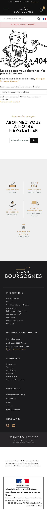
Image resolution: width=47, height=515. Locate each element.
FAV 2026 (10, 324)
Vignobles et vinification (15, 380)
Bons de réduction (13, 410)
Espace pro (34, 2)
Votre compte (13, 389)
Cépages (9, 374)
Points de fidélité (12, 299)
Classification (11, 364)
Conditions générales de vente (17, 305)
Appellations (11, 370)
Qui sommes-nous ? (13, 314)
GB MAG (26, 2)
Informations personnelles (15, 395)
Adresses (9, 406)
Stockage (9, 367)
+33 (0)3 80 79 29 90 (17, 349)
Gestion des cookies (14, 321)
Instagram (7, 425)
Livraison (9, 302)
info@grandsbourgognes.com (17, 347)
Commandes (11, 398)
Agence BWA (30, 442)
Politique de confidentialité (16, 311)
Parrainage (10, 317)
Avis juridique (11, 308)
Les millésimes (11, 377)
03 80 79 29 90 (15, 2)
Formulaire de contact (10, 102)
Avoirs (8, 402)
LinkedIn (13, 425)
